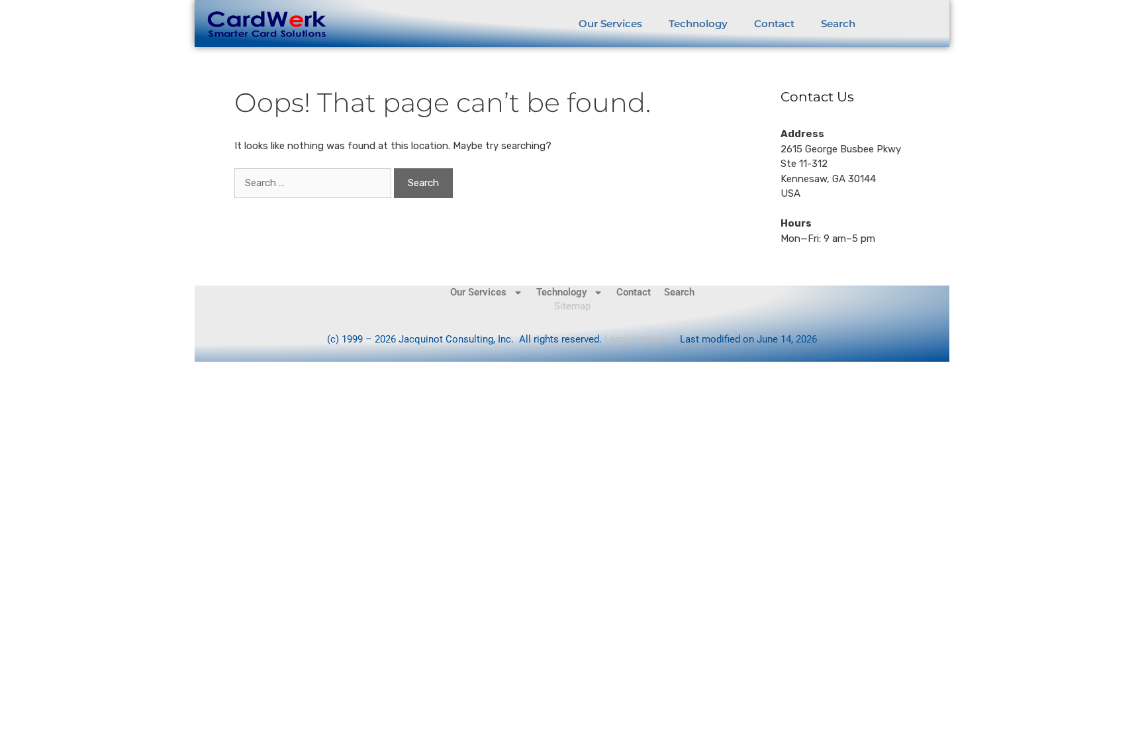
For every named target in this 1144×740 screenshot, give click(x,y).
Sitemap (572, 306)
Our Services (610, 23)
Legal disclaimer (642, 339)
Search (838, 23)
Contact (774, 23)
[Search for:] (314, 183)
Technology (698, 23)
